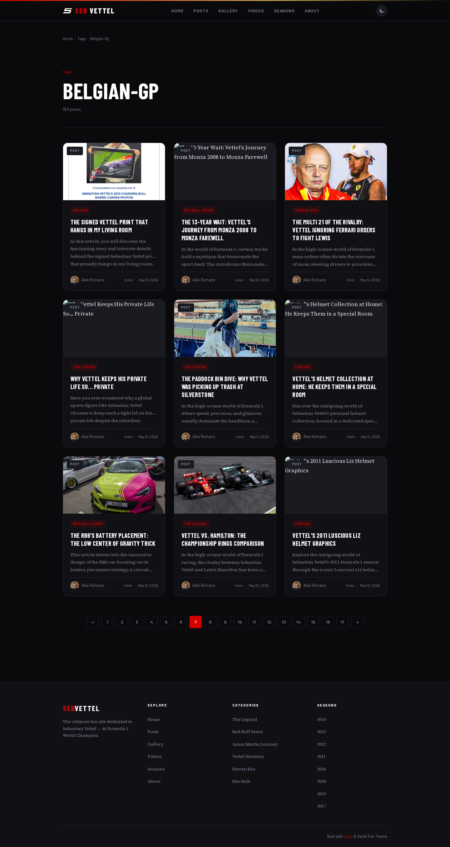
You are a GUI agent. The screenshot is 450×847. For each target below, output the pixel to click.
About (312, 10)
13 (284, 621)
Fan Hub (80, 210)
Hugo (348, 836)
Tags (81, 38)
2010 (321, 719)
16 (328, 621)
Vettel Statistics (248, 756)
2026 (321, 769)
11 (254, 621)
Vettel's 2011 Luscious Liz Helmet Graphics (326, 539)
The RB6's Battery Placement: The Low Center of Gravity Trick (112, 539)
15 (313, 621)
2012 (321, 744)
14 (298, 621)
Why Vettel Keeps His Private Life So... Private (108, 382)
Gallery (228, 10)
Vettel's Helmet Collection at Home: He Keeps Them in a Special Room (334, 386)
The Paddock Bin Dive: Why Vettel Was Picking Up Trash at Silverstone (225, 386)
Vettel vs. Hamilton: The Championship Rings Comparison (223, 539)
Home (177, 10)
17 (342, 621)
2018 (321, 781)
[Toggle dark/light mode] (381, 10)
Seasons (284, 10)
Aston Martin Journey (255, 744)
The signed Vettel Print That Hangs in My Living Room (109, 226)
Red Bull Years (198, 210)
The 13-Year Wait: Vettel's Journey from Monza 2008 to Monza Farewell (219, 230)
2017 (321, 806)
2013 (321, 732)
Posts (200, 10)
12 (269, 621)
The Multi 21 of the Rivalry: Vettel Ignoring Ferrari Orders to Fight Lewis (333, 230)
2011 (321, 756)
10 (240, 621)
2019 (321, 794)
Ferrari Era (306, 210)
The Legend (84, 367)
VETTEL (95, 10)
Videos (256, 10)
